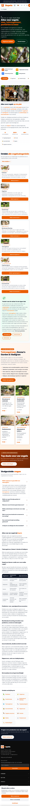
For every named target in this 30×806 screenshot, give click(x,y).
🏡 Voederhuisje (21, 78)
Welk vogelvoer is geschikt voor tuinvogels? (11, 481)
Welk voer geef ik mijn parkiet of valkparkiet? (11, 500)
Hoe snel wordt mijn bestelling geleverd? (10, 520)
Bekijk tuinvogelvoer (8, 380)
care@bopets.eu (13, 754)
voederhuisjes (23, 112)
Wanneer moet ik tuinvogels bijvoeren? (13, 505)
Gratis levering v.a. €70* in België (9, 0)
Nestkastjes (6, 337)
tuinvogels (19, 107)
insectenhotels (5, 114)
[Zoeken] (21, 5)
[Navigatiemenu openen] (14, 5)
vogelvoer (25, 111)
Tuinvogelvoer (7, 334)
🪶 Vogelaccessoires (6, 144)
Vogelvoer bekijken (8, 41)
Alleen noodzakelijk (15, 799)
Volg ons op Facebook (6, 757)
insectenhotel (10, 310)
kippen (9, 125)
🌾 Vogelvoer (13, 78)
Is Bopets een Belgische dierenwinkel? (13, 525)
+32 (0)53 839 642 (5, 754)
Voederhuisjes (21, 41)
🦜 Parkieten (4, 78)
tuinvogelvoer (12, 313)
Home (2, 9)
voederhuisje (5, 307)
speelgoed (5, 112)
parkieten (7, 107)
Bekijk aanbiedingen (8, 464)
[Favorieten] (27, 5)
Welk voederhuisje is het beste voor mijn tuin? (13, 509)
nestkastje (13, 109)
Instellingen (15, 803)
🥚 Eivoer (16, 137)
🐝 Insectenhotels (6, 141)
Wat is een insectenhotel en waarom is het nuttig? (13, 515)
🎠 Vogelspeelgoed (6, 137)
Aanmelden (15, 768)
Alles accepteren (15, 796)
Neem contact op (7, 737)
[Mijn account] (24, 5)
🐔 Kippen (15, 141)
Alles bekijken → (6, 161)
